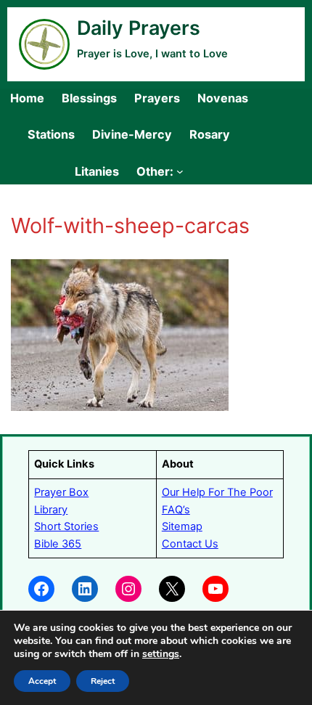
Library (50, 509)
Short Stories (66, 526)
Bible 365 (57, 543)
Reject (103, 681)
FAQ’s (176, 509)
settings (160, 654)
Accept (42, 681)
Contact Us (190, 543)
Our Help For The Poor (217, 492)
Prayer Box (61, 492)
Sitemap (182, 526)
